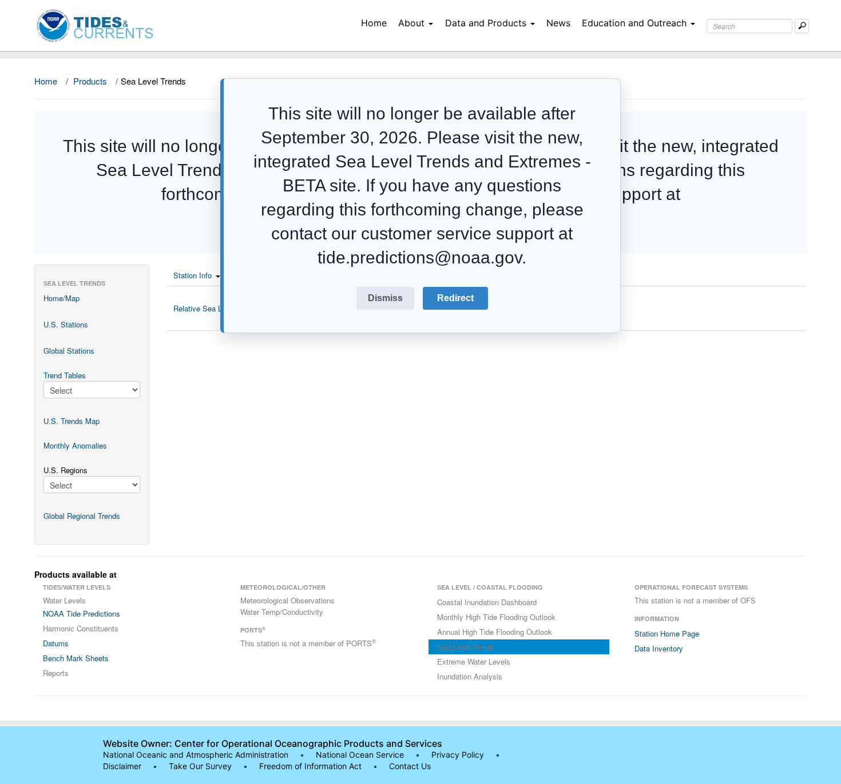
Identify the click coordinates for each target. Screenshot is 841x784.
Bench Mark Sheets (76, 658)
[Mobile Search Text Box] (802, 26)
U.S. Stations (65, 324)
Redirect (455, 298)
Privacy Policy (457, 754)
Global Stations (68, 350)
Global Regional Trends (81, 515)
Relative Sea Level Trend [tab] (214, 308)
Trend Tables (64, 375)
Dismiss (385, 298)
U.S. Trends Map (71, 420)
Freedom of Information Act (310, 766)
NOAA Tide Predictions (81, 613)
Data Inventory (658, 648)
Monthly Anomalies (75, 445)
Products (90, 81)
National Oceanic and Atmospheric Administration (195, 754)
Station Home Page (666, 633)
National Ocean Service (360, 754)
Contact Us (410, 766)
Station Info (192, 275)
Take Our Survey (201, 766)
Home (374, 23)
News (558, 23)
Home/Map (61, 298)
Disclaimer (122, 766)
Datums (56, 643)
